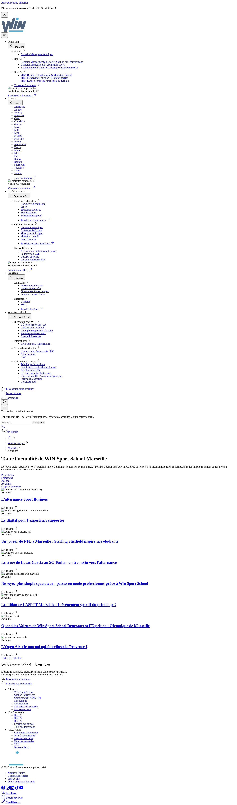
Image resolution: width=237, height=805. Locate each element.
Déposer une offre (30, 256)
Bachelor (25, 301)
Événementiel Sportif (31, 230)
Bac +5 (18, 721)
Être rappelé (12, 431)
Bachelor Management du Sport (37, 54)
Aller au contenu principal (14, 2)
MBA (24, 304)
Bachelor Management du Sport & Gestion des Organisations (52, 61)
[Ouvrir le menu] (4, 35)
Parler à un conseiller (31, 378)
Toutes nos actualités (11, 658)
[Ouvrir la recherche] (4, 402)
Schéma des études (23, 724)
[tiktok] (17, 788)
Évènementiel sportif (31, 215)
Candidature (12, 397)
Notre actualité (28, 354)
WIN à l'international (24, 735)
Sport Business (28, 239)
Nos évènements (22, 709)
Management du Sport (32, 233)
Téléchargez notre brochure (20, 388)
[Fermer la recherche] (4, 407)
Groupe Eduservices (31, 336)
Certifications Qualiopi (32, 327)
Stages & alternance (11, 486)
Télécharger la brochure (33, 364)
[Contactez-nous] (3, 427)
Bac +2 (18, 715)
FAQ (23, 357)
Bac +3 (18, 718)
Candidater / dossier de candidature (38, 367)
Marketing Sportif (30, 236)
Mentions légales (16, 772)
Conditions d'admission (26, 732)
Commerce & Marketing (33, 203)
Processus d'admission (32, 285)
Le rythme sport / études (33, 294)
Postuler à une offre (30, 370)
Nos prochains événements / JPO (37, 351)
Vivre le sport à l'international (35, 343)
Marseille (13, 448)
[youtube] (21, 788)
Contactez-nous (28, 381)
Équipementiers (28, 212)
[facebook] (3, 788)
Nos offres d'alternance (26, 706)
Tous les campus (16, 443)
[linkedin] (12, 788)
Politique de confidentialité (21, 781)
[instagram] (8, 788)
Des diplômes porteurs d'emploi (37, 330)
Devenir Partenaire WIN (33, 259)
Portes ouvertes (13, 393)
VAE (16, 744)
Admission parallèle (31, 288)
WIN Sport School (23, 692)
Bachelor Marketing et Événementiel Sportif (43, 64)
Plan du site (14, 778)
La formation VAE (30, 253)
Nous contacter (22, 747)
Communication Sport (32, 227)
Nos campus (20, 700)
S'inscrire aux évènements (19, 683)
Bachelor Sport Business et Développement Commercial (49, 67)
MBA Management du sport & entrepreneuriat (44, 78)
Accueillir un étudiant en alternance (39, 251)
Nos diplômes (21, 703)
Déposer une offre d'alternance (36, 373)
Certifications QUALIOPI (27, 697)
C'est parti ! (38, 422)
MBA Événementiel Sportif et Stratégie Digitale (45, 80)
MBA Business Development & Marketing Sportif (46, 75)
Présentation (7, 475)
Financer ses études (24, 741)
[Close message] (4, 15)
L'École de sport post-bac (33, 324)
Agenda (5, 480)
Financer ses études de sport (35, 291)
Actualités (6, 483)
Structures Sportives (31, 209)
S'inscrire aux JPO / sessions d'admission (41, 376)
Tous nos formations (24, 726)
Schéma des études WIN (33, 333)
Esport (24, 206)
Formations (7, 478)
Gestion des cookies (18, 775)
